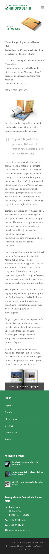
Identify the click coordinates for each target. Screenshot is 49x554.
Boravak (9, 425)
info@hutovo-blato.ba (19, 530)
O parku (9, 405)
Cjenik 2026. (11, 432)
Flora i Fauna (11, 419)
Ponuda (8, 412)
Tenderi (8, 439)
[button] (42, 7)
